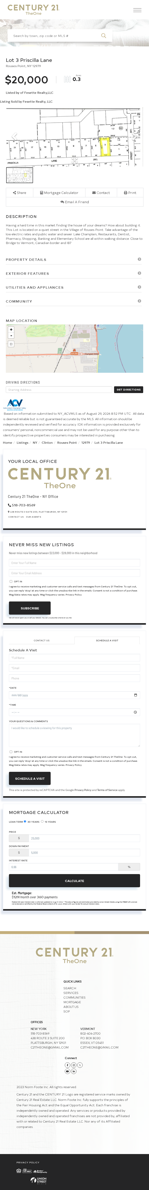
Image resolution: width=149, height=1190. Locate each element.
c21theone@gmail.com (50, 1047)
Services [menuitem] (70, 993)
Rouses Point (67, 442)
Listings (22, 442)
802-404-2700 (90, 1033)
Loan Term (16, 821)
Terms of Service (107, 790)
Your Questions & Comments (28, 721)
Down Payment (19, 846)
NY (35, 442)
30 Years (33, 821)
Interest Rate (18, 860)
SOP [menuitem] (66, 1011)
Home (7, 442)
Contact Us (16, 516)
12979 (85, 442)
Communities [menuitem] (74, 997)
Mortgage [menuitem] (72, 1002)
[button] (106, 35)
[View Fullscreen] (11, 344)
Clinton (47, 442)
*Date (12, 687)
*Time (12, 704)
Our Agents (33, 516)
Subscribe (30, 608)
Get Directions (129, 389)
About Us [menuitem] (70, 1007)
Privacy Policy (73, 594)
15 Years (50, 821)
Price (12, 831)
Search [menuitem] (69, 988)
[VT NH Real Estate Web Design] (74, 1180)
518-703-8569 (23, 504)
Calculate (74, 881)
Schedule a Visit (107, 640)
